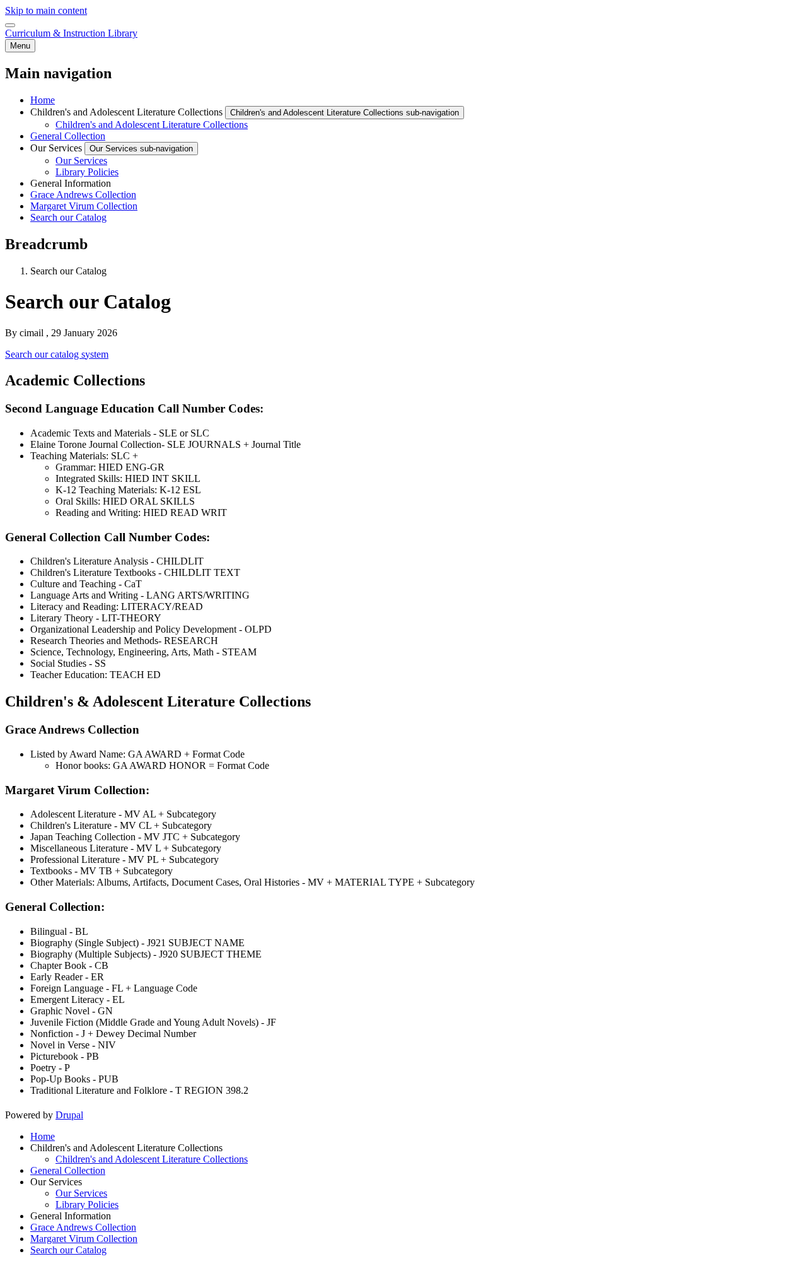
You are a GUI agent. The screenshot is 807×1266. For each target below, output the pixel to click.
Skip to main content (46, 10)
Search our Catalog (68, 1250)
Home (42, 1136)
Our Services (81, 1193)
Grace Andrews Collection (83, 1227)
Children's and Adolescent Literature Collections (151, 1159)
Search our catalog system (56, 354)
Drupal (69, 1115)
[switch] (10, 25)
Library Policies (87, 1204)
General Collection (67, 1170)
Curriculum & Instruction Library (71, 33)
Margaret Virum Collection (83, 1238)
